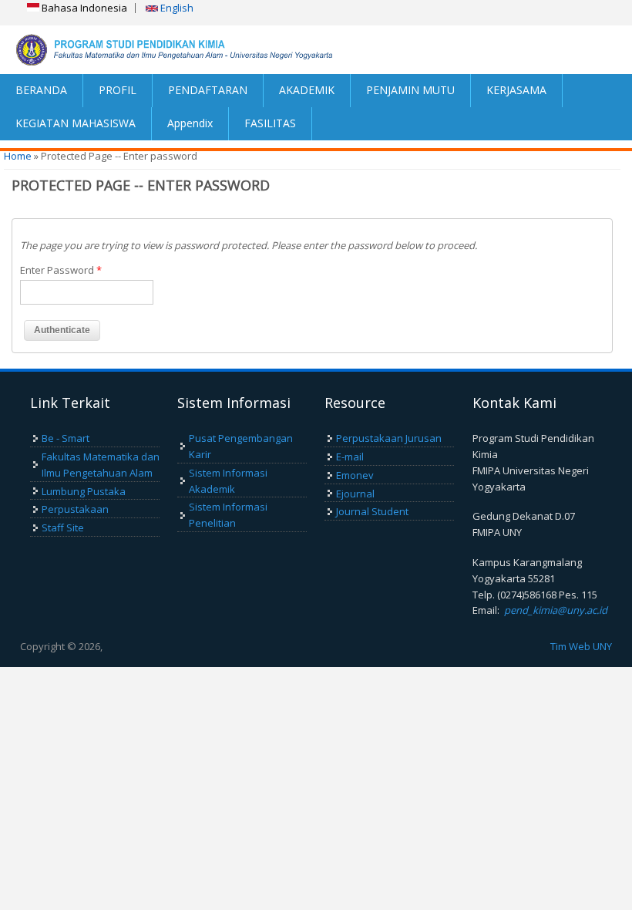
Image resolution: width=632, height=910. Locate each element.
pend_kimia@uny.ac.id (555, 610)
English (175, 8)
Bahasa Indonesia (83, 8)
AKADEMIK (306, 90)
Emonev (355, 475)
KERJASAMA (516, 90)
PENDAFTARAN (207, 90)
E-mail (350, 456)
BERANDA (41, 90)
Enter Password (61, 270)
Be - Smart (65, 438)
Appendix (190, 123)
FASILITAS (270, 123)
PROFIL (117, 90)
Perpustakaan (75, 509)
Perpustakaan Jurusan (389, 438)
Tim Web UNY (581, 646)
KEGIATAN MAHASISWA (75, 123)
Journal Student (372, 511)
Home (18, 156)
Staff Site (63, 527)
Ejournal (355, 494)
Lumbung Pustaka (84, 491)
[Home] (158, 50)
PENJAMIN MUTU (410, 90)
